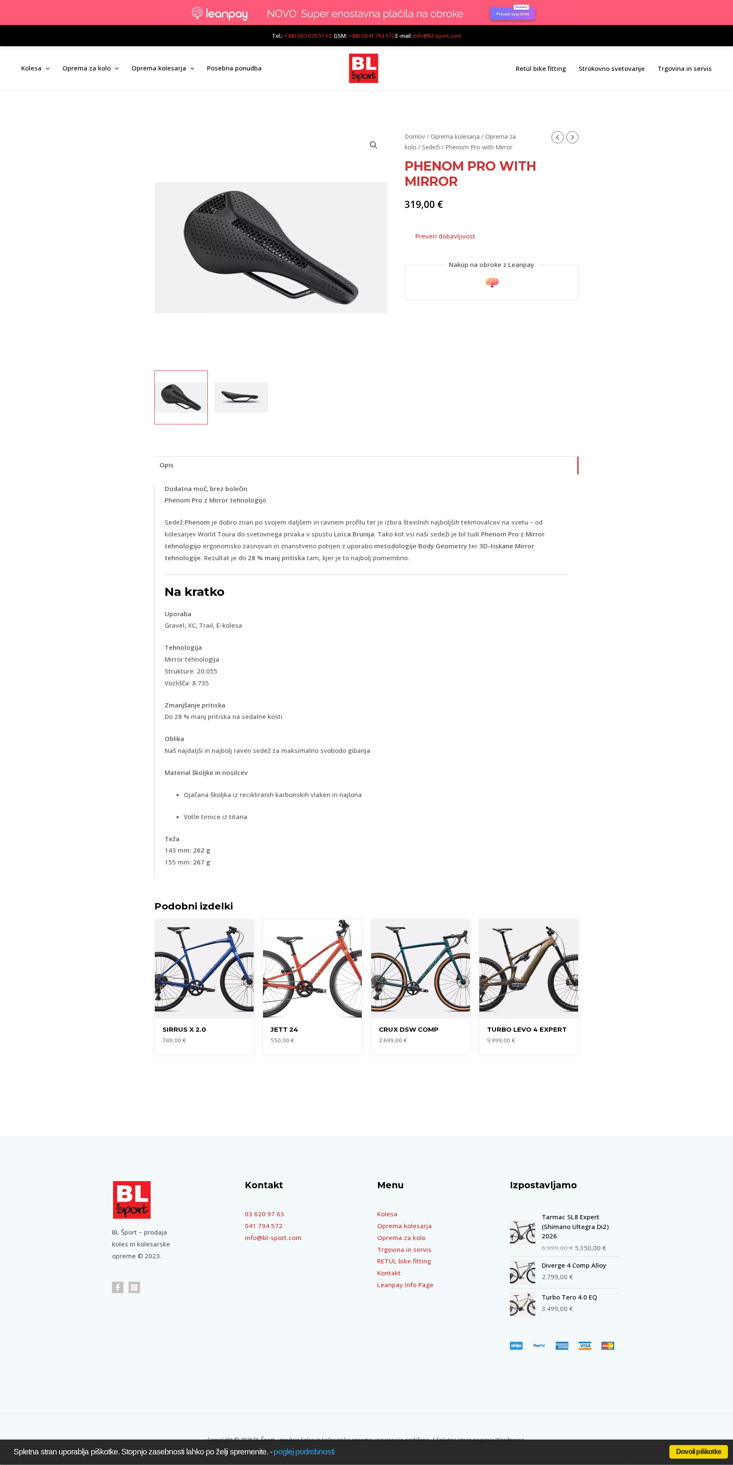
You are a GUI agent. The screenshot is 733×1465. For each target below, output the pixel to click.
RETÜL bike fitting (404, 1261)
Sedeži (431, 147)
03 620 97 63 (264, 1214)
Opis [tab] (166, 464)
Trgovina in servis (404, 1249)
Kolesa (387, 1214)
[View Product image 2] (241, 397)
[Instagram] (134, 1287)
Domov (415, 136)
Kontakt (389, 1273)
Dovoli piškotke (698, 1451)
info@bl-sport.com (437, 35)
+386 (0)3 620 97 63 (307, 35)
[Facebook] (117, 1287)
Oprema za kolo (401, 1237)
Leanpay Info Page (405, 1284)
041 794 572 (264, 1225)
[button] (46, 68)
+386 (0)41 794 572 (371, 35)
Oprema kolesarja (455, 136)
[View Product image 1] (181, 397)
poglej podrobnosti (304, 1451)
